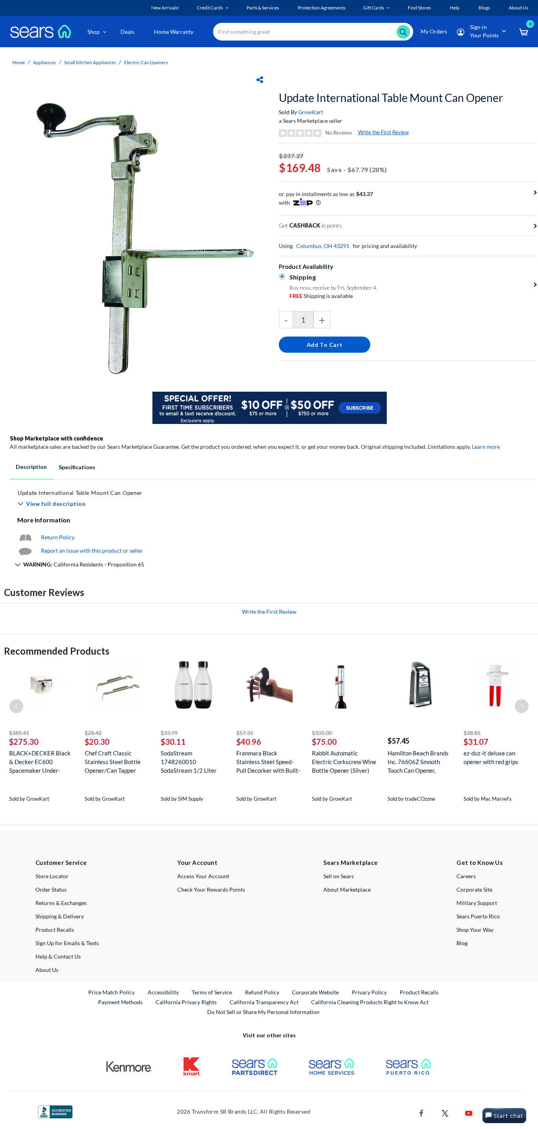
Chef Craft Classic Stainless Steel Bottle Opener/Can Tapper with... (113, 762)
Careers (466, 876)
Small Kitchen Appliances (90, 62)
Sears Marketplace (350, 862)
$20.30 (97, 741)
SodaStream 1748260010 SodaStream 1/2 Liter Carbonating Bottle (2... (191, 762)
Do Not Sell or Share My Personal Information (263, 1012)
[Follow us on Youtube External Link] (469, 1112)
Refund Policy (262, 992)
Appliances (44, 62)
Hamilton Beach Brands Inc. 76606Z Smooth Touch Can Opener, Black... (418, 762)
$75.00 (324, 741)
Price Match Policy (111, 992)
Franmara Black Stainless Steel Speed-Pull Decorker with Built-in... (268, 762)
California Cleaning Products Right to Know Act (370, 1002)
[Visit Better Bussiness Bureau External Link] (55, 1111)
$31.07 (476, 741)
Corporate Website (315, 992)
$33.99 (169, 732)
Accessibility (163, 992)
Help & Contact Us (58, 956)
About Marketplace (347, 889)
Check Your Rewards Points (211, 889)
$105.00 (322, 732)
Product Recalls (54, 929)
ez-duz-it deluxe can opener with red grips (491, 757)
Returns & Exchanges (61, 902)
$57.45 (398, 741)
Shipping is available (321, 295)
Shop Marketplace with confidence (56, 438)
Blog (462, 943)
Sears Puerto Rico (478, 916)
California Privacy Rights (186, 1002)
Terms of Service (212, 992)
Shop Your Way (474, 929)
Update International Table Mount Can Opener (391, 97)
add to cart (325, 344)
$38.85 (472, 732)
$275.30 (24, 741)
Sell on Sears (338, 876)
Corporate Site (474, 889)
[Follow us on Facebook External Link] (421, 1112)
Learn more (486, 446)
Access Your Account (203, 876)
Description (31, 466)
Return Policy (57, 537)
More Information (43, 520)
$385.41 (19, 732)
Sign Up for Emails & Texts (67, 943)
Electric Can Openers (146, 62)
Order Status (51, 889)
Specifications (77, 467)
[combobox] (313, 32)
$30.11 (173, 741)
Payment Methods (120, 1002)
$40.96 (248, 741)
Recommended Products (56, 651)
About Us (46, 969)
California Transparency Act (264, 1002)
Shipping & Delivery (59, 916)
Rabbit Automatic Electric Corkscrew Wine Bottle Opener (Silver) (344, 762)
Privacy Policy (369, 992)
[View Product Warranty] (25, 537)
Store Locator (52, 876)
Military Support (476, 902)
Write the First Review (383, 132)
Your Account (197, 862)
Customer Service (61, 862)
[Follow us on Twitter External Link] (445, 1112)
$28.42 (93, 732)
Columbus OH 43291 (322, 245)
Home (18, 62)
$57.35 (244, 732)
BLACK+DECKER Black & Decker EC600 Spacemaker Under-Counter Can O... (39, 762)
